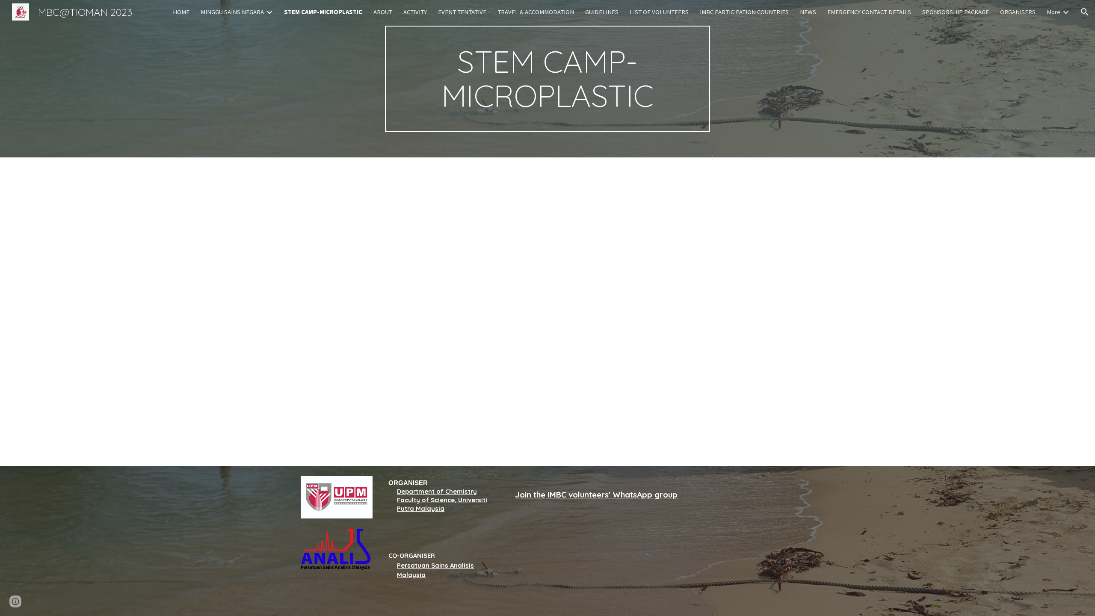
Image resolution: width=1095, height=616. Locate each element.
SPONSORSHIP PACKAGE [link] (955, 12)
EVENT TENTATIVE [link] (462, 12)
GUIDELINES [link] (602, 12)
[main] (547, 79)
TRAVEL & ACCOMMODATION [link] (535, 12)
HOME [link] (181, 12)
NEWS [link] (808, 12)
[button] (1084, 12)
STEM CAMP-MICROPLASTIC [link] (323, 12)
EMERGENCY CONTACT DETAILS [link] (869, 12)
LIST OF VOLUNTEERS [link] (659, 12)
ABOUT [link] (382, 12)
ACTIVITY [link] (415, 12)
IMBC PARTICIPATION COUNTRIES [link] (744, 12)
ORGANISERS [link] (1018, 12)
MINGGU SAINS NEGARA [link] (232, 12)
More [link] (1053, 12)
